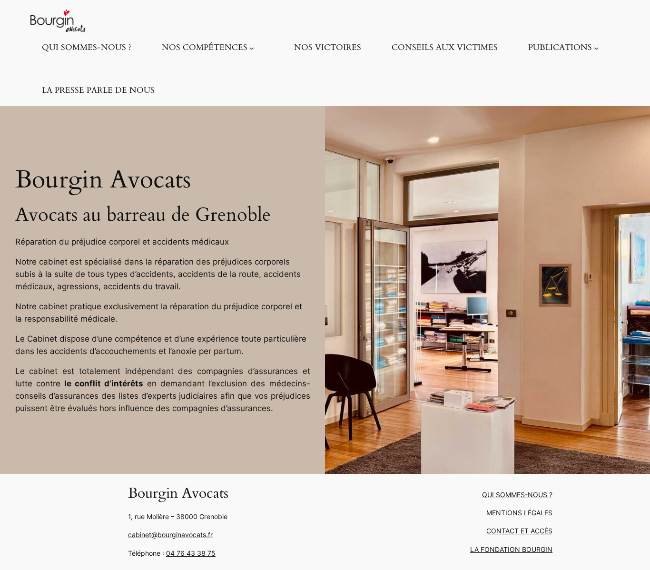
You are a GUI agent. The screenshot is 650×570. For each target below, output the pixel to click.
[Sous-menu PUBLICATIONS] (596, 47)
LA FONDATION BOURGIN (511, 549)
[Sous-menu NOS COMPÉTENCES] (251, 47)
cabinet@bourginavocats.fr (170, 535)
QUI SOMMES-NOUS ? (517, 495)
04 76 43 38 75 (191, 553)
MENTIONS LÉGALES (519, 513)
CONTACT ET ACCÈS (519, 531)
